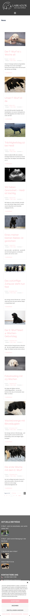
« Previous (14, 493)
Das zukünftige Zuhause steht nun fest (15, 283)
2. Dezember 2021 (12, 383)
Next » (19, 495)
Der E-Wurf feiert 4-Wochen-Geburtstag (14, 333)
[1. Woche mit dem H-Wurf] (5, 555)
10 (16, 495)
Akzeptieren (15, 601)
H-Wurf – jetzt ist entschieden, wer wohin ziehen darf (14, 527)
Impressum (25, 613)
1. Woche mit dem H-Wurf (9, 551)
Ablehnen (15, 605)
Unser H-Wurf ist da (7, 562)
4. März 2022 (11, 150)
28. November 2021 (12, 428)
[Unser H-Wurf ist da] (5, 566)
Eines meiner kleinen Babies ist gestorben (14, 237)
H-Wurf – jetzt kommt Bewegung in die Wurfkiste (13, 540)
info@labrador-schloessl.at (12, 580)
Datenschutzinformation (16, 613)
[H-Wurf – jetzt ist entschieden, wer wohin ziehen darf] (5, 532)
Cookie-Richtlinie (6, 613)
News (14, 60)
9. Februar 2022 (11, 197)
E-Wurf (11, 246)
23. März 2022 (11, 59)
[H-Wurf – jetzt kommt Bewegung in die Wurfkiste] (5, 545)
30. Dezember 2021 (12, 291)
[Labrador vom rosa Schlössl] (15, 6)
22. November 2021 (12, 474)
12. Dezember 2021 (12, 340)
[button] (27, 582)
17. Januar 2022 (11, 245)
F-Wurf (11, 60)
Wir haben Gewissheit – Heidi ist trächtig (14, 190)
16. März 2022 (11, 105)
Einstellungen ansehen (15, 610)
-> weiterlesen (8, 72)
